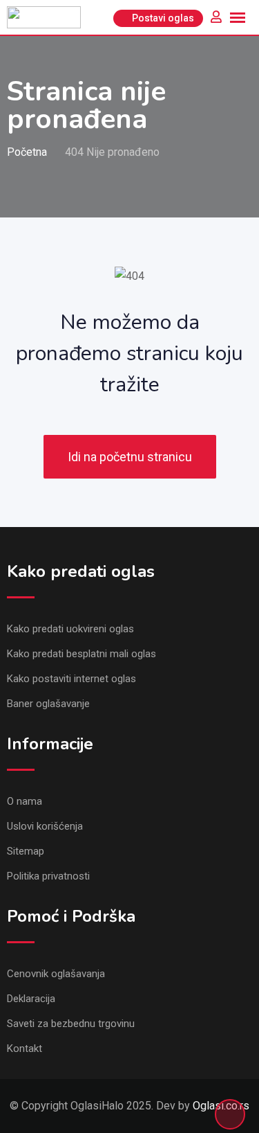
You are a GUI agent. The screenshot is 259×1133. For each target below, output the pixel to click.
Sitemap (25, 851)
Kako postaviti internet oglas (71, 678)
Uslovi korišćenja (45, 826)
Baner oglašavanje (48, 703)
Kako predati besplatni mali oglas (81, 654)
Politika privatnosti (48, 876)
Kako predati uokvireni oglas (70, 629)
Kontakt (24, 1048)
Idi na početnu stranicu (130, 456)
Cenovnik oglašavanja (56, 973)
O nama (24, 801)
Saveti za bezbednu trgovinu (71, 1023)
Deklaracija (31, 998)
